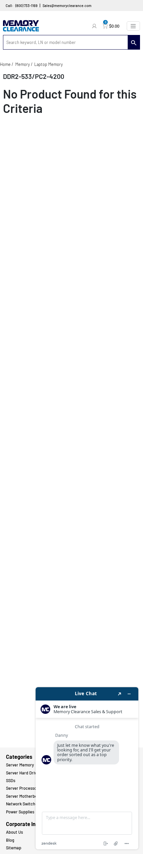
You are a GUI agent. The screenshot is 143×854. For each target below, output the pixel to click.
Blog (10, 840)
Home (5, 64)
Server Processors (23, 788)
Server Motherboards (26, 796)
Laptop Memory (48, 64)
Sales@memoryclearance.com (67, 5)
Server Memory (20, 764)
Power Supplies (20, 811)
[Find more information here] (87, 768)
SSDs (10, 780)
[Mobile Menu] (133, 26)
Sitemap (13, 847)
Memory (22, 64)
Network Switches (23, 803)
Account (95, 26)
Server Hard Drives (23, 772)
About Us (14, 832)
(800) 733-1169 (26, 5)
